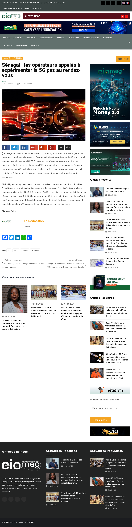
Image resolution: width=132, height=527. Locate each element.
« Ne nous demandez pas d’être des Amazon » (117, 190)
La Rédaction (10, 84)
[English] (124, 3)
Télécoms (35, 250)
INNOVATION (31, 38)
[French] (128, 3)
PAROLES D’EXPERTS (91, 38)
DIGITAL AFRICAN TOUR (11, 8)
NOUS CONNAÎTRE (32, 3)
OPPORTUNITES (46, 3)
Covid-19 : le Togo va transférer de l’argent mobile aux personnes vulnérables (115, 327)
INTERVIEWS (74, 38)
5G (9, 250)
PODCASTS (107, 38)
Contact (35, 46)
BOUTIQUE (8, 46)
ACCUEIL (6, 38)
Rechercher (123, 58)
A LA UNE (6, 58)
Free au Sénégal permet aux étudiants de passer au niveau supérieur (75, 14)
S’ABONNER (6, 3)
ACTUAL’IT (17, 38)
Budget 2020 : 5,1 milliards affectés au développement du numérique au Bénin (115, 374)
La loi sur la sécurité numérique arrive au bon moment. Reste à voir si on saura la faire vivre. (117, 205)
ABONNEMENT (21, 46)
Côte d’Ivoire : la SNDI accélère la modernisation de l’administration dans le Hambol (117, 223)
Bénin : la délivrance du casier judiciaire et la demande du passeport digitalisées (116, 342)
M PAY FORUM (59, 3)
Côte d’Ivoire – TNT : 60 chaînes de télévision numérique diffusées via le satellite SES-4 (116, 358)
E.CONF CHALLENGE (29, 8)
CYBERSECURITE (46, 38)
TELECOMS (18, 58)
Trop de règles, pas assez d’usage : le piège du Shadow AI (117, 261)
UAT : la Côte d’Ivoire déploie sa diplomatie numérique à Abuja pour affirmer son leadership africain (72, 313)
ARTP (16, 250)
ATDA (40, 8)
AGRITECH (61, 38)
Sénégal (25, 250)
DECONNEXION (18, 3)
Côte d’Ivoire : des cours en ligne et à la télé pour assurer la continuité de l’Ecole (116, 311)
